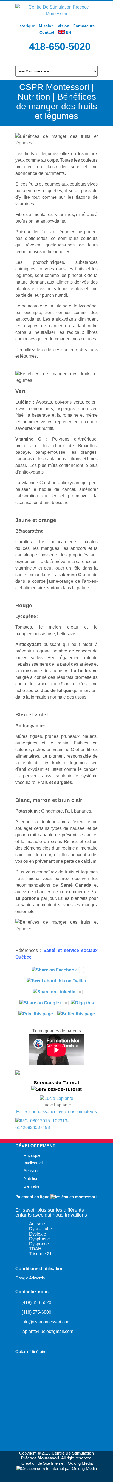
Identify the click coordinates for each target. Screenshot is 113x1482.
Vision (63, 26)
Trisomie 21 (40, 1253)
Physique (32, 1155)
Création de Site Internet (42, 1463)
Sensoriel (32, 1171)
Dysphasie (39, 1239)
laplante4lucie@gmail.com (47, 1331)
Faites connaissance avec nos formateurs (56, 1111)
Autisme (37, 1224)
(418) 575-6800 (36, 1312)
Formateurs (84, 26)
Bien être (31, 1186)
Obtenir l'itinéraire (30, 1351)
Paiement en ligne (32, 1197)
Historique (25, 26)
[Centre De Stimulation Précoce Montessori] (56, 13)
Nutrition (31, 1178)
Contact (46, 32)
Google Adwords (30, 1278)
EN (68, 32)
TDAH (35, 1248)
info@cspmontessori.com (45, 1321)
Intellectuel (33, 1163)
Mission (46, 26)
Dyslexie (37, 1234)
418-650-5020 (60, 46)
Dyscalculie (40, 1228)
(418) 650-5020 (36, 1302)
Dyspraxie (39, 1244)
